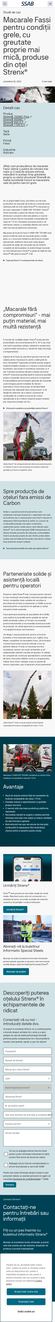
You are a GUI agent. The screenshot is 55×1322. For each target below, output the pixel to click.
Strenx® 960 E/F (13, 122)
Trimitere (9, 1184)
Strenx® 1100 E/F (14, 125)
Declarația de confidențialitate (27, 1179)
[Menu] (50, 3)
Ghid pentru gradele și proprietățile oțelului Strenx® (27, 408)
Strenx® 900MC (13, 119)
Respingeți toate (26, 1301)
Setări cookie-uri (26, 1311)
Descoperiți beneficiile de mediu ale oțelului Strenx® (27, 548)
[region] (26, 1287)
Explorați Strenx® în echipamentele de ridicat (24, 260)
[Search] (4, 3)
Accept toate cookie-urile (26, 1291)
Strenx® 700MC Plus (16, 116)
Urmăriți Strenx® (15, 909)
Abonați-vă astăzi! (16, 971)
